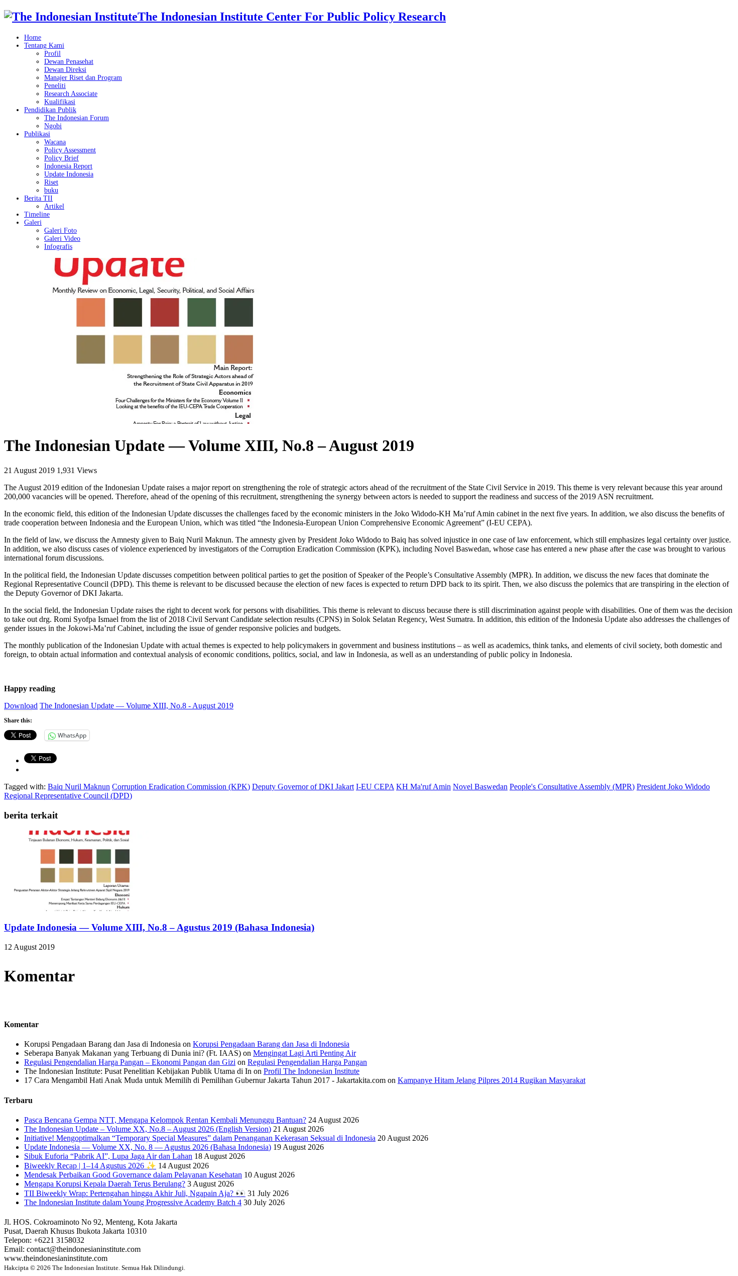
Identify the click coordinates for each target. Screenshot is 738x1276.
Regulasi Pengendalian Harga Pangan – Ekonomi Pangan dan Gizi (129, 1062)
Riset (51, 182)
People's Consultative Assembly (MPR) (572, 786)
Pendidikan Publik (50, 110)
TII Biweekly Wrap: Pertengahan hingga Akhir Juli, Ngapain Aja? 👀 (134, 1193)
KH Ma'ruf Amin (423, 786)
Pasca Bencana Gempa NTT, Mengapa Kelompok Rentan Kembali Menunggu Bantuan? (165, 1120)
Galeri (33, 222)
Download (21, 705)
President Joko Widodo (673, 786)
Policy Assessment (70, 150)
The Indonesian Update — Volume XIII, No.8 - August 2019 (136, 705)
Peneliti (55, 85)
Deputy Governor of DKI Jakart (303, 786)
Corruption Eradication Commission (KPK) (181, 786)
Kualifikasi (59, 102)
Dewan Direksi (65, 69)
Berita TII (38, 198)
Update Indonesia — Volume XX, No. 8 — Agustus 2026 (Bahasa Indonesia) (147, 1147)
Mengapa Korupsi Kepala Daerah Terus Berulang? (104, 1183)
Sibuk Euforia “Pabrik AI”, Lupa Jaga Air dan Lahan (108, 1156)
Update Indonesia (68, 174)
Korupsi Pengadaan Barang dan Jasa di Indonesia (271, 1044)
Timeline (37, 214)
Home (32, 37)
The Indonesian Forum (76, 118)
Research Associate (70, 94)
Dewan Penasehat (68, 61)
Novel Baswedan (480, 786)
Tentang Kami (44, 45)
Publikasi (37, 134)
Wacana (55, 142)
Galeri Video (62, 238)
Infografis (58, 246)
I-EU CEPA (375, 786)
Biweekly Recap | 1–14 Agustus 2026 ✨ (90, 1165)
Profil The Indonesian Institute (311, 1071)
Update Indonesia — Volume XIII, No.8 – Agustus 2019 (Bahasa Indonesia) (159, 927)
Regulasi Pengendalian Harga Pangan (307, 1062)
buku (51, 190)
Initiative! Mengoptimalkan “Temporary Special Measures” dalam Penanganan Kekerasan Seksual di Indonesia (200, 1138)
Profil (52, 53)
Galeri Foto (60, 230)
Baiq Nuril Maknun (79, 786)
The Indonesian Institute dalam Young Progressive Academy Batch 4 (132, 1202)
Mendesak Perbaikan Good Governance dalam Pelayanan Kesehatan (133, 1174)
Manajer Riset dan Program (83, 77)
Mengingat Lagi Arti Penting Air (304, 1053)
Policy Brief (61, 158)
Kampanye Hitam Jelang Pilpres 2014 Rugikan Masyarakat (491, 1080)
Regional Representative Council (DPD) (68, 795)
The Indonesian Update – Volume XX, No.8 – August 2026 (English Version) (147, 1129)
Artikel (54, 206)
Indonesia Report (68, 166)
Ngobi (53, 126)
